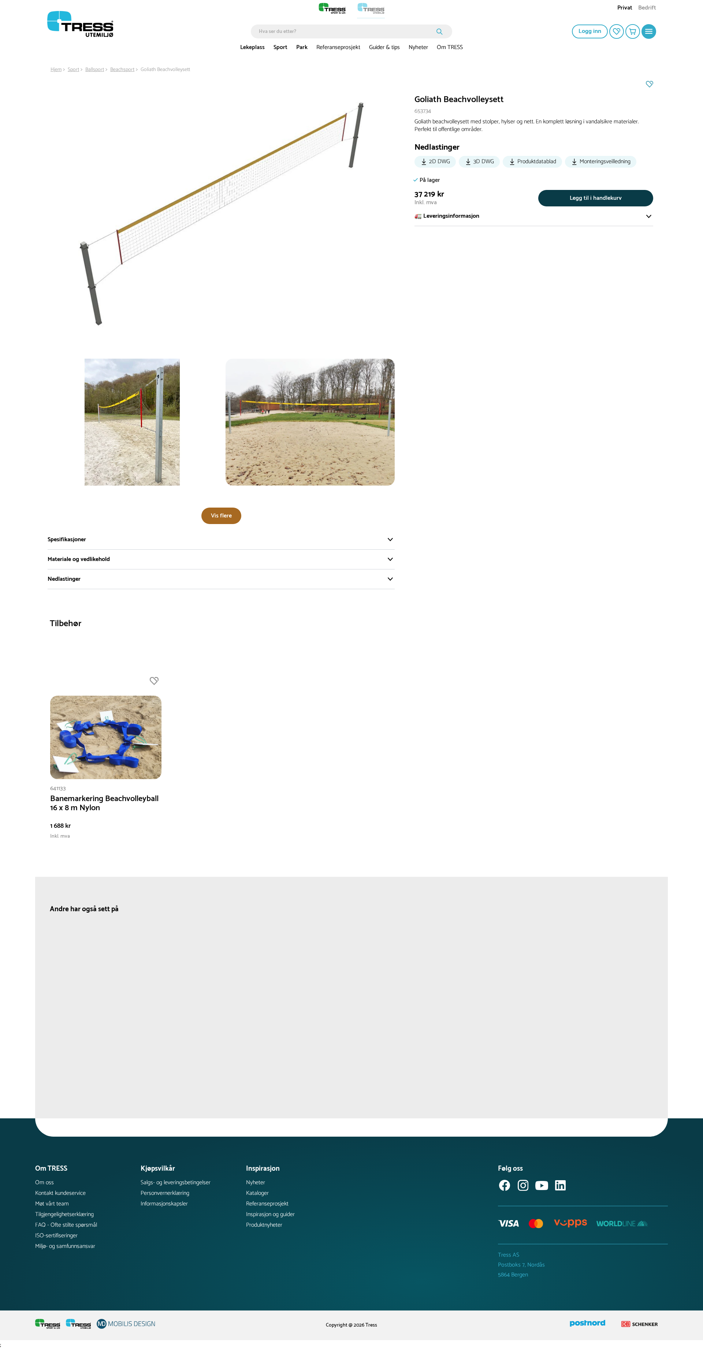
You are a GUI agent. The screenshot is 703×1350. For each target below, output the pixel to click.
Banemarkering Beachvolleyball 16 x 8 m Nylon (104, 803)
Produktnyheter (264, 1225)
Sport (280, 47)
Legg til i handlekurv (596, 198)
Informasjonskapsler (164, 1204)
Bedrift (647, 8)
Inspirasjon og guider (270, 1214)
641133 (58, 788)
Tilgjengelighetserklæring (64, 1214)
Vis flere (221, 516)
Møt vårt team (52, 1204)
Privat (624, 8)
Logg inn (590, 31)
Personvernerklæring (165, 1193)
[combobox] (346, 31)
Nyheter (418, 47)
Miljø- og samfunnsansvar (65, 1246)
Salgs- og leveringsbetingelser (176, 1182)
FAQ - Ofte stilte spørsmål (66, 1225)
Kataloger (257, 1193)
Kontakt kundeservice (60, 1193)
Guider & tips (384, 47)
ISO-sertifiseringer (56, 1235)
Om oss (44, 1182)
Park (302, 47)
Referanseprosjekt (338, 47)
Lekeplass (252, 47)
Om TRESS (450, 47)
